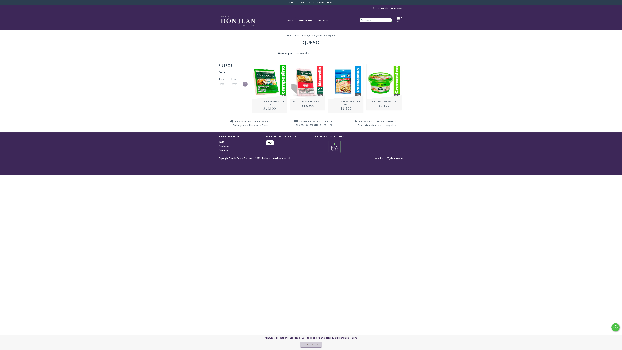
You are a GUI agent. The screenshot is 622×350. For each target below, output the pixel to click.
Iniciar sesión (397, 8)
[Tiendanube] (389, 159)
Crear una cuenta (380, 8)
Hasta (233, 79)
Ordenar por (285, 53)
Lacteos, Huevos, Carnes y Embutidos (310, 36)
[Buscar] (361, 20)
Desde (221, 79)
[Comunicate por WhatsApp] (615, 327)
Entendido (311, 344)
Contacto (323, 20)
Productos (305, 20)
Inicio (290, 20)
